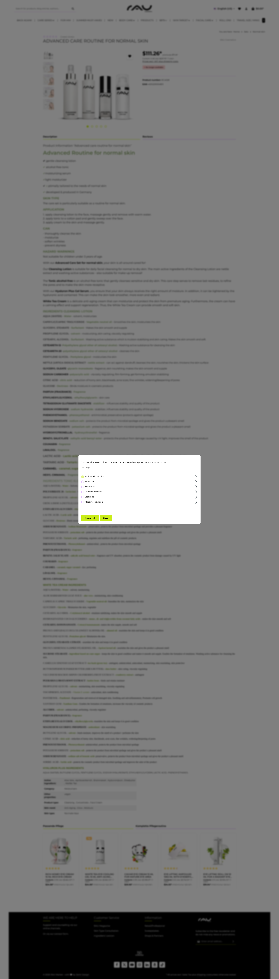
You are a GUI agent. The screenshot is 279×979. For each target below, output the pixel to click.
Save (105, 518)
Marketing (90, 486)
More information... (157, 462)
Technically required (95, 476)
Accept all (90, 518)
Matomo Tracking (94, 501)
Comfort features (93, 491)
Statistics (89, 481)
